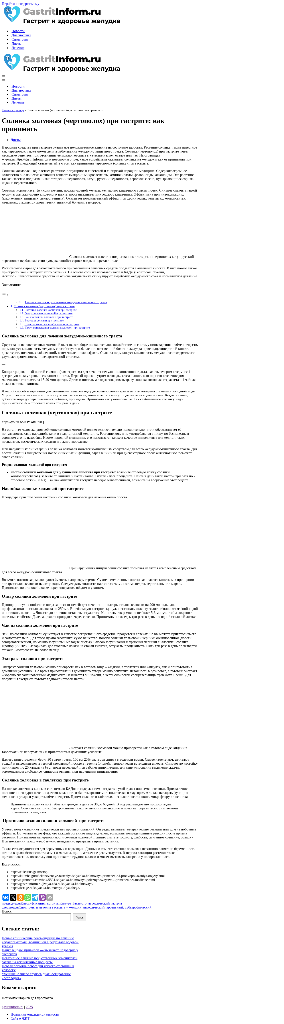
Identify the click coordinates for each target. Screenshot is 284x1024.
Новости (18, 31)
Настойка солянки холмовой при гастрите (51, 309)
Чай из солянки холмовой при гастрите (49, 317)
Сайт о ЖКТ (20, 1018)
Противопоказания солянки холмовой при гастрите (57, 327)
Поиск (7, 911)
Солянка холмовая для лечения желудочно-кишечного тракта (66, 302)
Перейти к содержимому (20, 4)
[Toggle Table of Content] (5, 295)
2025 (29, 1007)
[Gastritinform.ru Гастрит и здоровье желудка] (61, 23)
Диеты (17, 43)
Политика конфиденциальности (35, 1014)
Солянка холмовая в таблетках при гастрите (52, 324)
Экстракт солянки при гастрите (44, 320)
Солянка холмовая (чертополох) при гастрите (44, 306)
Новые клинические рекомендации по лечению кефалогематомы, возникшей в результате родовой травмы (40, 942)
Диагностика (21, 35)
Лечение (18, 48)
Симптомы (20, 39)
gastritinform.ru (12, 1007)
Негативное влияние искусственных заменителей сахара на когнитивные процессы (39, 960)
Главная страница (13, 110)
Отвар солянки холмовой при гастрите (49, 313)
